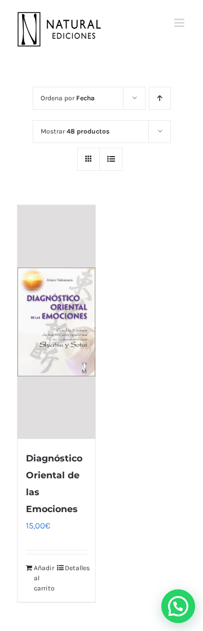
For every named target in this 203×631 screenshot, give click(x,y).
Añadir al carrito (44, 578)
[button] (178, 606)
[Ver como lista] (111, 159)
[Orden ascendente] (160, 98)
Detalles (76, 568)
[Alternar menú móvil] (180, 23)
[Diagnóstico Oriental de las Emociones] (56, 322)
